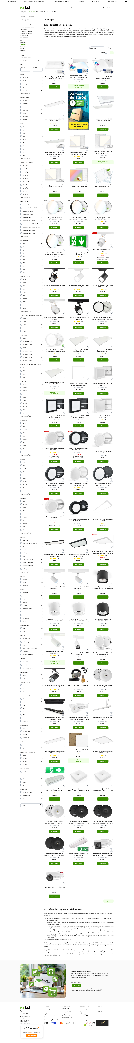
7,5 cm (25, 517)
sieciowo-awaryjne (28, 668)
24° (24, 244)
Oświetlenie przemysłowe (27, 28)
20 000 (25, 758)
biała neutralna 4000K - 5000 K (31, 227)
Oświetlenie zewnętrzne (26, 26)
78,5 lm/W (26, 182)
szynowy (25, 645)
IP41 (24, 705)
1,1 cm (24, 397)
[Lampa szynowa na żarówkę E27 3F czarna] (78, 307)
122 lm (24, 283)
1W (23, 127)
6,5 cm (25, 439)
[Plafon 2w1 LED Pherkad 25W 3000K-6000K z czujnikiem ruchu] (54, 340)
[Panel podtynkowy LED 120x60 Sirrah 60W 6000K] (54, 372)
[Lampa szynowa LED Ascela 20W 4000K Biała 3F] (54, 577)
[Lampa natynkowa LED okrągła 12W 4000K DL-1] (54, 438)
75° (24, 272)
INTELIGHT (25, 90)
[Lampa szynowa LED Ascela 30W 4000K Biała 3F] (78, 577)
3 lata (24, 782)
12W (24, 152)
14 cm (24, 468)
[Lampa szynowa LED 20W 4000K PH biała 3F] (78, 642)
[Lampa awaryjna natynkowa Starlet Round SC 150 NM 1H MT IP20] (103, 675)
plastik (24, 550)
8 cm (24, 442)
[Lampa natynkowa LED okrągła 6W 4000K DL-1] (54, 506)
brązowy (25, 599)
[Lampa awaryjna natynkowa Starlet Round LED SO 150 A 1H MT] (54, 811)
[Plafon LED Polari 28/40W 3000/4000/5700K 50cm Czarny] (54, 241)
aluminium (26, 540)
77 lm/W (25, 178)
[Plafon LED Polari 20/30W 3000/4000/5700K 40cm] (54, 207)
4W (24, 143)
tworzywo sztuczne (28, 559)
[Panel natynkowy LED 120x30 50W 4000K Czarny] (54, 543)
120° (24, 266)
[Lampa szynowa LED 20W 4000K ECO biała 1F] (78, 275)
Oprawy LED (23, 29)
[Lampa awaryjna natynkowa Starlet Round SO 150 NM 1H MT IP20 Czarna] (103, 811)
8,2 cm (25, 523)
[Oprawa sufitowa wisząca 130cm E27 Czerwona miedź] (78, 675)
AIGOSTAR (25, 77)
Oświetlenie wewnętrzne (27, 24)
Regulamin (88, 989)
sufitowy (25, 651)
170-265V (25, 104)
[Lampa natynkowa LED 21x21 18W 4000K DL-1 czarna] (78, 406)
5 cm (24, 426)
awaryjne (25, 665)
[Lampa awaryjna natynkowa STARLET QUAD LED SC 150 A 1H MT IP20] (78, 776)
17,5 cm (25, 475)
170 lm (24, 292)
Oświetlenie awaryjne (26, 33)
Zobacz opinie (32, 1035)
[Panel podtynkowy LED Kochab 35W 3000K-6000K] (103, 642)
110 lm (24, 279)
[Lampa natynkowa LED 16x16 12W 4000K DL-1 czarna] (54, 406)
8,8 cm (25, 527)
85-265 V (25, 100)
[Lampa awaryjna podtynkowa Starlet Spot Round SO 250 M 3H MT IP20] (78, 707)
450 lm (25, 308)
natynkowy (26, 642)
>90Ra (24, 328)
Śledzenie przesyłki (67, 1017)
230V (24, 113)
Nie (24, 628)
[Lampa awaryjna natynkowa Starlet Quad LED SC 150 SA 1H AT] (103, 776)
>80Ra (24, 325)
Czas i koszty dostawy (68, 1016)
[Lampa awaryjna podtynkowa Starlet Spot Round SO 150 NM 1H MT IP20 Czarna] (54, 876)
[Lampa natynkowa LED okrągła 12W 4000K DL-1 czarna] (78, 438)
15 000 (24, 755)
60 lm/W (25, 166)
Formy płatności (66, 1012)
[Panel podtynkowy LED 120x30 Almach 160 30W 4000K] (54, 142)
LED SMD (25, 734)
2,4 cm (25, 400)
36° (24, 247)
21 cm (24, 488)
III (23, 692)
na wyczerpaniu (27, 792)
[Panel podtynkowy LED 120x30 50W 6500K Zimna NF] (54, 104)
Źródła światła (24, 35)
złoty (24, 615)
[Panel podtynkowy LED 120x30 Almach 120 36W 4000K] (54, 66)
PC (24, 546)
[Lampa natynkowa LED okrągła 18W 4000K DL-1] (103, 440)
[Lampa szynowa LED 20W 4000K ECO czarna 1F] (103, 275)
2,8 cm (25, 410)
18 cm (24, 478)
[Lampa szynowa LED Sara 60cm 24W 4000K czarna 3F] (54, 707)
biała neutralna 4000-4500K (30, 224)
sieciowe (25, 662)
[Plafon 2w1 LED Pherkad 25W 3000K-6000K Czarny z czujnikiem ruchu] (103, 307)
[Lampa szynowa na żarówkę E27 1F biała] (103, 239)
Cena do (35, 67)
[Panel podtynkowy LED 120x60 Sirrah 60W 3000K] (78, 340)
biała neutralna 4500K (29, 230)
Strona (103, 52)
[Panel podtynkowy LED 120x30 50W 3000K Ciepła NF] (54, 740)
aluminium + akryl (28, 566)
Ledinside (100, 1014)
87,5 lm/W (26, 191)
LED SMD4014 (26, 738)
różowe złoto (26, 612)
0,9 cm (25, 391)
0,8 (24, 371)
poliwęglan (26, 553)
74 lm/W (25, 172)
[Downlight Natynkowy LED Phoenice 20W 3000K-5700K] (54, 609)
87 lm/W (25, 188)
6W (24, 146)
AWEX (24, 81)
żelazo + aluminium (28, 562)
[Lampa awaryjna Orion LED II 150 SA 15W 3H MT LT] (78, 843)
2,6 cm (25, 406)
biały (24, 596)
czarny (25, 605)
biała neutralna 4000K (29, 221)
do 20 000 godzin (27, 344)
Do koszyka (54, 87)
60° (24, 253)
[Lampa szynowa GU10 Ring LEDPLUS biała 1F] (54, 641)
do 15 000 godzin (27, 341)
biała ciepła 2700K (28, 211)
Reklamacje (47, 1012)
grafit (24, 621)
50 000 (25, 765)
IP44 (24, 708)
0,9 (24, 374)
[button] (103, 7)
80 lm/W (25, 185)
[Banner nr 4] (78, 111)
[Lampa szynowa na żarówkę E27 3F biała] (54, 307)
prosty (24, 772)
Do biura (22, 46)
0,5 (24, 368)
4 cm (24, 423)
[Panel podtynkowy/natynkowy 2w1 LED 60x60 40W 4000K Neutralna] (103, 541)
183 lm (24, 295)
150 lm (24, 289)
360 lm (25, 305)
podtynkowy (26, 638)
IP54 (24, 711)
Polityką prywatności (97, 990)
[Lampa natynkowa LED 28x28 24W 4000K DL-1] (103, 406)
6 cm (24, 436)
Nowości (22, 50)
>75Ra (24, 321)
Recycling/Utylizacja (85, 1016)
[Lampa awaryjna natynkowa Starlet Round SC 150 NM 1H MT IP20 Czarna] (78, 811)
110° (24, 259)
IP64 (24, 715)
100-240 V (25, 120)
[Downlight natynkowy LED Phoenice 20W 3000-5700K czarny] (103, 577)
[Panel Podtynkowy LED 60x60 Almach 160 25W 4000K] (78, 142)
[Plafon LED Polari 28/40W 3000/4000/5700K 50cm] (103, 207)
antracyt (25, 592)
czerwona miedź (27, 608)
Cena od (22, 67)
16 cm (24, 452)
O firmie (100, 1012)
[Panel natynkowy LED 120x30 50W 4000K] (103, 507)
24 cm (25, 491)
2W (24, 133)
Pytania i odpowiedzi (49, 1016)
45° (24, 250)
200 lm (25, 298)
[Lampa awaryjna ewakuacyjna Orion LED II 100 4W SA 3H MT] (54, 776)
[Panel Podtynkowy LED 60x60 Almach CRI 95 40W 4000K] (78, 175)
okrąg (24, 582)
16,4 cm (25, 472)
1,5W (24, 130)
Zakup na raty (65, 1014)
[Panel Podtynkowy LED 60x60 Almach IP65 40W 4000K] (103, 175)
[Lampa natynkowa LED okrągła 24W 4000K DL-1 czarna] (103, 473)
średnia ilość (26, 795)
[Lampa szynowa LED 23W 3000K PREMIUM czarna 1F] (54, 675)
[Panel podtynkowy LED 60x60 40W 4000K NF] (78, 740)
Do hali (22, 48)
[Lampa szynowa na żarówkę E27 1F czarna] (54, 275)
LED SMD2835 (26, 731)
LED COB (25, 728)
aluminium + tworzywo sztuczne (31, 543)
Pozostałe (23, 39)
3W (24, 136)
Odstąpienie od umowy (50, 1010)
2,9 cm (25, 413)
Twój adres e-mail (75, 983)
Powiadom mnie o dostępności (79, 86)
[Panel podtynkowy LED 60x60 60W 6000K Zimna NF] (103, 740)
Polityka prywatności (85, 1014)
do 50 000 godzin (27, 357)
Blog (81, 1012)
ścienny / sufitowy (28, 654)
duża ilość (25, 799)
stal (24, 556)
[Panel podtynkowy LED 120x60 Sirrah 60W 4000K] (103, 340)
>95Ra (24, 331)
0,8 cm (25, 387)
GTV (24, 87)
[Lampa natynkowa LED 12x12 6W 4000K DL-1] (103, 373)
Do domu (23, 42)
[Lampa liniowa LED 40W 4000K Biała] (103, 707)
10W (24, 149)
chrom (25, 602)
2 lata (24, 779)
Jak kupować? (83, 1010)
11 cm (24, 465)
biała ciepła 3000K (28, 214)
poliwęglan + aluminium (29, 569)
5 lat (24, 785)
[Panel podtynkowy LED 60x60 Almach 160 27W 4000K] (103, 141)
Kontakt (100, 1010)
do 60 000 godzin (27, 360)
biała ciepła (26, 205)
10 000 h (25, 338)
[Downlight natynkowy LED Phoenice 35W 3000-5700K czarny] (103, 609)
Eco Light (25, 84)
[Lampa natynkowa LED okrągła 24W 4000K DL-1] (78, 473)
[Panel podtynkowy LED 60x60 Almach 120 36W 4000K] (103, 66)
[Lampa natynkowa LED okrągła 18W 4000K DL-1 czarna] (54, 473)
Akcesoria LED (24, 37)
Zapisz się (77, 985)
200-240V (25, 110)
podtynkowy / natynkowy (30, 648)
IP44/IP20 (25, 721)
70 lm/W (25, 169)
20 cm (25, 481)
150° (24, 269)
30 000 (25, 761)
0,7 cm (25, 384)
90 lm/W (25, 194)
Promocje (23, 52)
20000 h (25, 348)
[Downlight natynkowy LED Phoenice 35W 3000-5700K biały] (78, 609)
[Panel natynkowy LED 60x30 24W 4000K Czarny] (78, 543)
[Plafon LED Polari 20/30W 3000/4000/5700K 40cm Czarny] (78, 207)
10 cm (24, 449)
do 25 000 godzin (27, 351)
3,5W (24, 139)
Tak (24, 631)
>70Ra (24, 318)
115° (24, 263)
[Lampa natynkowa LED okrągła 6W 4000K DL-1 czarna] (78, 507)
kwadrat (25, 579)
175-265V (25, 107)
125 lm (24, 286)
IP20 (24, 699)
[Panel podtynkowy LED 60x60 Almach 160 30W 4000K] (54, 175)
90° (24, 256)
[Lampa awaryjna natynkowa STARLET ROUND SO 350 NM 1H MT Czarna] (54, 843)
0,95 (24, 377)
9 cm (24, 445)
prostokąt (25, 585)
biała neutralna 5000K (29, 233)
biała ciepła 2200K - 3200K (30, 208)
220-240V (25, 116)
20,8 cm (25, 484)
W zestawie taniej (25, 41)
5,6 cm (25, 433)
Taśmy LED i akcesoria (26, 31)
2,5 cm (25, 403)
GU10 (24, 675)
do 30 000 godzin (27, 354)
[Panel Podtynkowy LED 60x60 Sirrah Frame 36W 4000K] (78, 373)
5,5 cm (25, 429)
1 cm (24, 394)
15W (24, 155)
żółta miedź (26, 618)
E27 (24, 678)
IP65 (24, 718)
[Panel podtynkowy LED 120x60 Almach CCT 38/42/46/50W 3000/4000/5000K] (78, 65)
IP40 (24, 702)
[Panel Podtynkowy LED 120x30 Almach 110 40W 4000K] (103, 104)
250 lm (25, 302)
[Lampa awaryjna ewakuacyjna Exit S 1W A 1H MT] (78, 241)
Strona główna (24, 16)
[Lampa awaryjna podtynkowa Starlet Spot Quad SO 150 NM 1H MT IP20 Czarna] (103, 843)
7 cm (24, 462)
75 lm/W (25, 175)
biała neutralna (27, 217)
